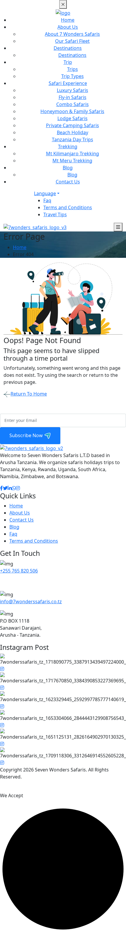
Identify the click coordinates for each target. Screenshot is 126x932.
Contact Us (68, 181)
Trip (68, 62)
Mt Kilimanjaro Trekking (72, 153)
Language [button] (45, 193)
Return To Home (29, 394)
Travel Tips (55, 214)
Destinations (68, 48)
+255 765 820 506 (19, 571)
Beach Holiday (72, 132)
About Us (67, 27)
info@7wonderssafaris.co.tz (31, 601)
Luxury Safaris (72, 90)
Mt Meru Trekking (72, 160)
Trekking (67, 146)
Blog (68, 167)
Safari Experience (68, 83)
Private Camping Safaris (72, 125)
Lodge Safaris (72, 118)
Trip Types (72, 76)
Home (67, 20)
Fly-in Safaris (72, 97)
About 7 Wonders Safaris (72, 34)
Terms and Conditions (67, 207)
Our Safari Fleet (72, 41)
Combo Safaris (72, 104)
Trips (72, 69)
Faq (47, 200)
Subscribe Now (26, 435)
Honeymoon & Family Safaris (72, 111)
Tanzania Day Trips (72, 139)
